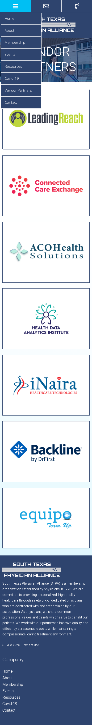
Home (9, 18)
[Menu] (15, 6)
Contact (11, 102)
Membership (15, 42)
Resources (13, 66)
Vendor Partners (18, 90)
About (9, 30)
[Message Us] (46, 6)
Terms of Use (30, 645)
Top (87, 718)
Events (10, 54)
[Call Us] (77, 6)
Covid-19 (12, 78)
